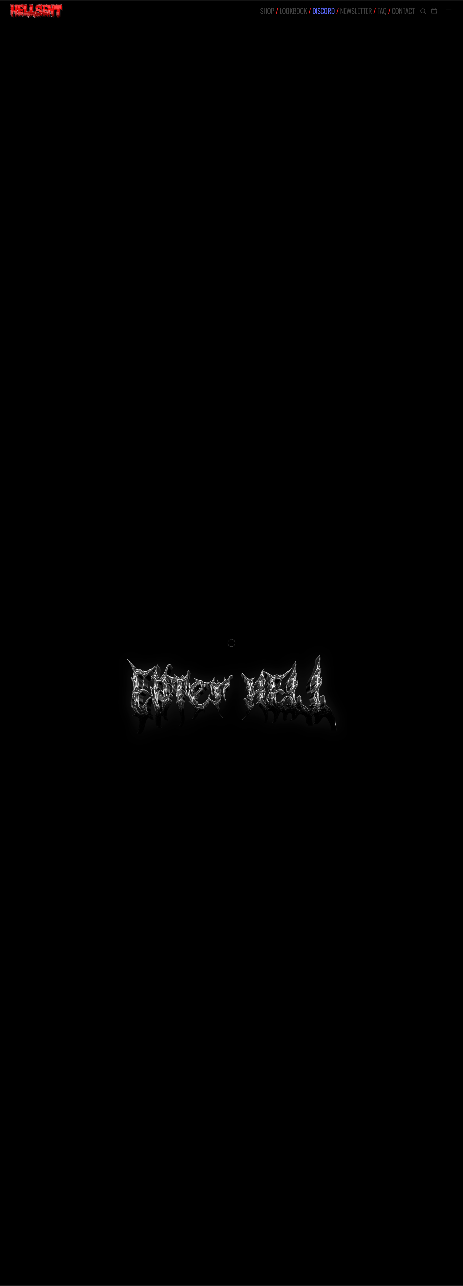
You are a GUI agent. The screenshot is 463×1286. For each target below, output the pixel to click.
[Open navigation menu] (448, 11)
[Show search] (419, 11)
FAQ (382, 10)
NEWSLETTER (356, 10)
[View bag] (434, 11)
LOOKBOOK (293, 10)
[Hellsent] (36, 11)
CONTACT (403, 10)
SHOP (267, 10)
